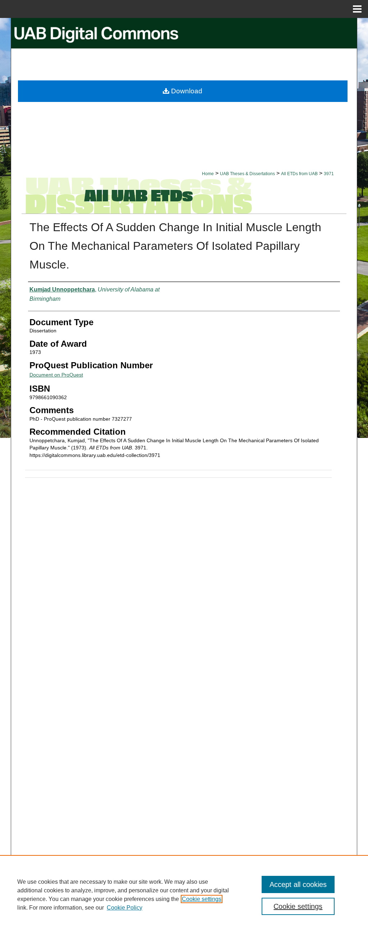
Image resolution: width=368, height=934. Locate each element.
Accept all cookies (298, 884)
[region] (184, 894)
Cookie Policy (124, 908)
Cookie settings (201, 899)
